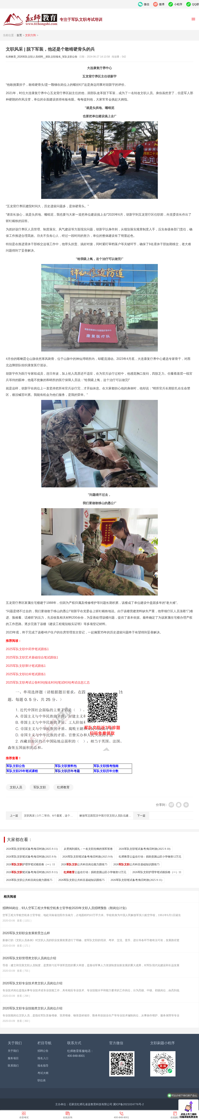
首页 (19, 35)
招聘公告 (43, 1050)
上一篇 (14, 815)
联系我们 (13, 1065)
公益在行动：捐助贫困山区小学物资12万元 (95, 872)
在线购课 (175, 1117)
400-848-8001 (121, 1117)
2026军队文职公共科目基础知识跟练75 (81, 880)
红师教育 (63, 787)
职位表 (42, 1080)
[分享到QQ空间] (186, 805)
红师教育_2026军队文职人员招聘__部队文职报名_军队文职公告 (30, 19)
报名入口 (43, 1058)
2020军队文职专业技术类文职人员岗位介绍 (32, 983)
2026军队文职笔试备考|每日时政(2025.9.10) (144, 848)
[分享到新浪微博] (171, 805)
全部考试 (24, 1117)
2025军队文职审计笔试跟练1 (26, 665)
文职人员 (16, 787)
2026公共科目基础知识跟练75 (136, 864)
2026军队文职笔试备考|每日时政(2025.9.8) (87, 856)
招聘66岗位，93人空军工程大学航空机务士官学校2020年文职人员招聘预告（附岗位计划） (65, 908)
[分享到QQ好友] (179, 805)
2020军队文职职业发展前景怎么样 (26, 933)
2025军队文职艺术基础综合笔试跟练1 (32, 657)
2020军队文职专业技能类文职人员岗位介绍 (32, 1008)
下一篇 (141, 815)
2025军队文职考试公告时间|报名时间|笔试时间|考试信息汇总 (48, 682)
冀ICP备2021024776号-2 (128, 1104)
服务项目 (13, 1058)
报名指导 (43, 1065)
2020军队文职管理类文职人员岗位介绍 (29, 958)
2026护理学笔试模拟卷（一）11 (30, 864)
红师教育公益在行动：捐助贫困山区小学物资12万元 (150, 856)
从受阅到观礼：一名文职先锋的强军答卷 (88, 848)
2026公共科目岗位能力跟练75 (84, 864)
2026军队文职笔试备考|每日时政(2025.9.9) (31, 856)
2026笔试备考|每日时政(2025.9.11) (32, 872)
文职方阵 (30, 35)
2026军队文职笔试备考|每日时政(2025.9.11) (32, 848)
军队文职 (39, 787)
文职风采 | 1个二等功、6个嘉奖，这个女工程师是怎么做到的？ (62, 815)
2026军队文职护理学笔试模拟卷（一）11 (156, 872)
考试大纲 (43, 1073)
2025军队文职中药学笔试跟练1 (27, 649)
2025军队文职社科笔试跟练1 (26, 674)
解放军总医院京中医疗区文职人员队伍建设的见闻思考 (112, 815)
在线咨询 (67, 1117)
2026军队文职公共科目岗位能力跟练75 (29, 880)
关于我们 (13, 1050)
